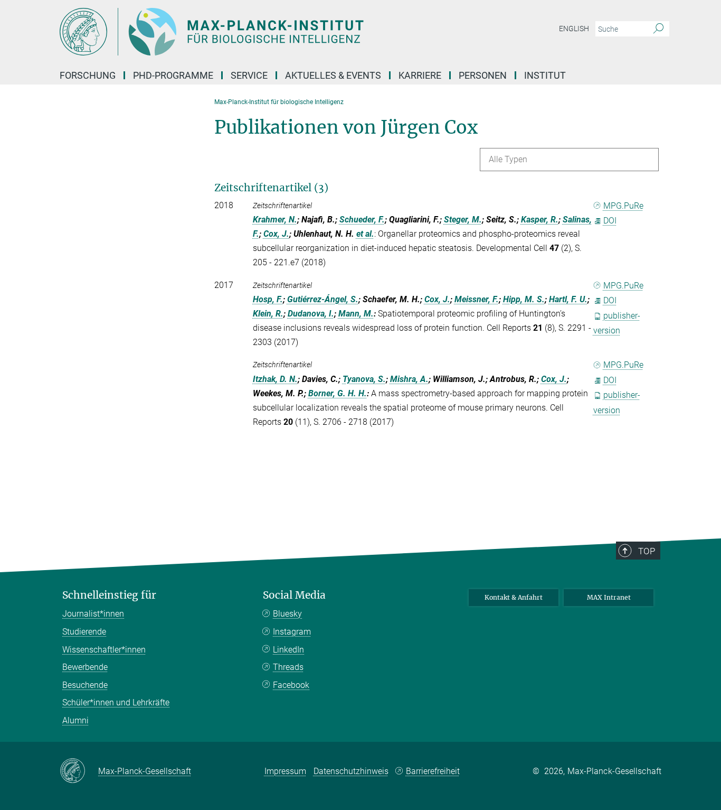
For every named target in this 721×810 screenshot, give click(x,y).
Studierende (84, 632)
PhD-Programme (173, 75)
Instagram (292, 632)
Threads (288, 667)
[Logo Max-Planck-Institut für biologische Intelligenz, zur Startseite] (258, 31)
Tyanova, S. (364, 379)
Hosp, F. (268, 299)
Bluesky (287, 614)
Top (646, 551)
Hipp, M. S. (524, 299)
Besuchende (85, 685)
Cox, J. (276, 234)
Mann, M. (356, 314)
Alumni (75, 720)
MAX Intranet (609, 597)
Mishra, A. (409, 379)
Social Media (294, 595)
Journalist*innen (93, 614)
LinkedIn (288, 650)
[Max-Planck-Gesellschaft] (79, 771)
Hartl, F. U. (568, 299)
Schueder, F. (362, 220)
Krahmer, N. (275, 220)
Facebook (291, 685)
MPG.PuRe (623, 206)
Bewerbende (85, 667)
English (574, 28)
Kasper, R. (539, 220)
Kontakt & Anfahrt (514, 597)
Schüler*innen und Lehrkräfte (115, 702)
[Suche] (658, 29)
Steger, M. (463, 220)
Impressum (285, 771)
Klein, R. (268, 314)
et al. (365, 234)
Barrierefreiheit (433, 771)
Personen (483, 75)
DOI (609, 221)
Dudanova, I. (311, 314)
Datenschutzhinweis (351, 771)
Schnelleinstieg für (109, 595)
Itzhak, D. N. (275, 379)
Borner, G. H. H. (337, 393)
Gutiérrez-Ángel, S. (322, 299)
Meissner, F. (476, 299)
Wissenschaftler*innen (104, 650)
